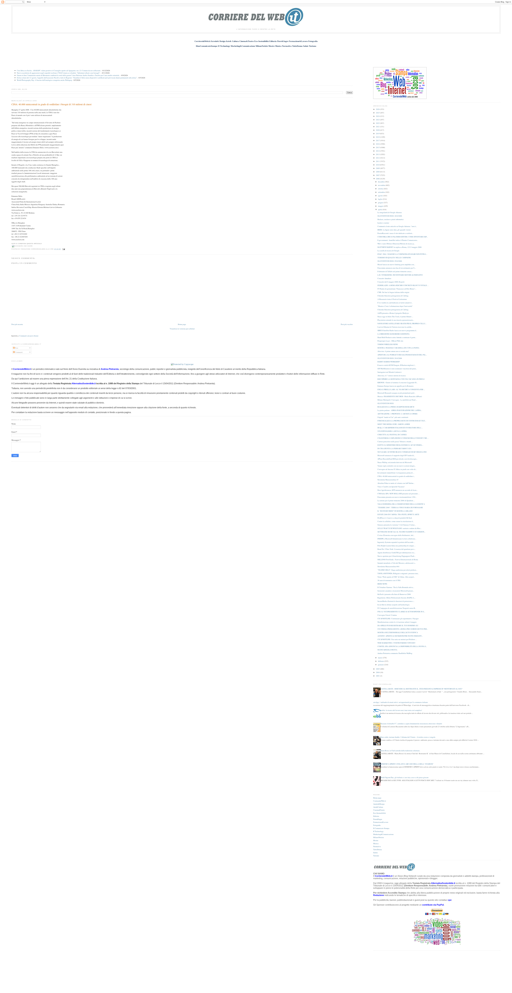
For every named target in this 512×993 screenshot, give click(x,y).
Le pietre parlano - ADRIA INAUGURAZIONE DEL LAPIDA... (399, 410)
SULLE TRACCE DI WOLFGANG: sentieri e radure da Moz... (399, 528)
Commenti (19, 352)
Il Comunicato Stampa (381, 828)
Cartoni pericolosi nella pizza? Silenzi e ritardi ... (395, 441)
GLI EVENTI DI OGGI (385, 403)
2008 (378, 171)
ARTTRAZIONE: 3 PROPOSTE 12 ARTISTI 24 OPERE (397, 414)
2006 (378, 178)
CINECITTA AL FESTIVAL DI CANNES (392, 434)
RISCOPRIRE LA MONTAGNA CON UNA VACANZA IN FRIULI (400, 379)
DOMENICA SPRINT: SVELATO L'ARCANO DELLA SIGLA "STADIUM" (406, 764)
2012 (378, 158)
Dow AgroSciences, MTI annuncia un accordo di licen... (397, 490)
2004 (378, 672)
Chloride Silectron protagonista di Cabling (392, 296)
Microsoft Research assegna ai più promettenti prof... (396, 393)
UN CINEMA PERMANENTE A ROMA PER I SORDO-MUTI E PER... (402, 629)
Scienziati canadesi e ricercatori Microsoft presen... (395, 591)
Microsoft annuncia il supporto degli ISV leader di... (396, 455)
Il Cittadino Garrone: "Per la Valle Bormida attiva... (395, 587)
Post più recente (17, 324)
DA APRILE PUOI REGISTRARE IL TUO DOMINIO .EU (397, 625)
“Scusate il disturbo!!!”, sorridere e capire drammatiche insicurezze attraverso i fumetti (411, 723)
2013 (378, 154)
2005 (378, 669)
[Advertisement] (256, 56)
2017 (378, 140)
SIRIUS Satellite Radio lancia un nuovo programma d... (397, 330)
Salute (375, 852)
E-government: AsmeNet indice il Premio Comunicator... (397, 240)
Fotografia (377, 825)
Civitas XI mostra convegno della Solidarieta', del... (395, 535)
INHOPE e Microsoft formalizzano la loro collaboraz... (396, 538)
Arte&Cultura (378, 807)
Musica (376, 843)
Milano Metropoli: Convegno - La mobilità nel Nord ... (397, 400)
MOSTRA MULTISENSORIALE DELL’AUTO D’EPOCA (397, 632)
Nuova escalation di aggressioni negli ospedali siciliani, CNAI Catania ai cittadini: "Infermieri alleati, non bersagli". (58, 73)
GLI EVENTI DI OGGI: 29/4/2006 (389, 261)
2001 (378, 676)
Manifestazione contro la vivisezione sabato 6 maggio (397, 622)
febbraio (381, 661)
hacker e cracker (383, 223)
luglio (380, 199)
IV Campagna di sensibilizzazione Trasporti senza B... (396, 608)
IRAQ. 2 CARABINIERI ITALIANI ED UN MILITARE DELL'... (400, 427)
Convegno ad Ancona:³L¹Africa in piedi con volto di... (397, 469)
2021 (378, 126)
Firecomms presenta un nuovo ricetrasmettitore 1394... (397, 497)
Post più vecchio (347, 324)
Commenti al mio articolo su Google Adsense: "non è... (397, 226)
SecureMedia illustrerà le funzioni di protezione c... (395, 601)
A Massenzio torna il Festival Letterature (392, 299)
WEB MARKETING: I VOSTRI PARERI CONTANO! (396, 643)
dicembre (381, 181)
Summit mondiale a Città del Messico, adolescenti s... (396, 563)
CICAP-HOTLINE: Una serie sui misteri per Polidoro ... (397, 639)
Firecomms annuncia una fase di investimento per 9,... (396, 268)
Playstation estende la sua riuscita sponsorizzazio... (395, 320)
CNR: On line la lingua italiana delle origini (393, 292)
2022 (378, 123)
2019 (378, 133)
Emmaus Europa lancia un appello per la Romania (395, 386)
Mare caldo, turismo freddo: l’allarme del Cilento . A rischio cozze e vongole (407, 737)
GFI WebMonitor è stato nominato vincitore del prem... (397, 368)
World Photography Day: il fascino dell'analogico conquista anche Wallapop (44, 80)
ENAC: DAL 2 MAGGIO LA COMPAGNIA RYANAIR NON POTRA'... (402, 254)
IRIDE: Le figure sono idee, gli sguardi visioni (394, 230)
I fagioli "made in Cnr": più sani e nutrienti (392, 417)
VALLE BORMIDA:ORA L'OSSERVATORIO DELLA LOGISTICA (401, 504)
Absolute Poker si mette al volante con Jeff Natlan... (396, 483)
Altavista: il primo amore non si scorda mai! (393, 351)
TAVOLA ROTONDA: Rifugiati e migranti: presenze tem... (398, 573)
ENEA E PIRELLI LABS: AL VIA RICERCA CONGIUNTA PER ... (401, 389)
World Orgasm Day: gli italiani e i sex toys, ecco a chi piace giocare (404, 777)
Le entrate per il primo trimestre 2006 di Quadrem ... (396, 500)
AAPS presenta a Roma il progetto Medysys (393, 313)
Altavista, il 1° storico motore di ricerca (391, 375)
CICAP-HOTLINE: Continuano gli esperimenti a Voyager (398, 618)
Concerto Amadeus (384, 278)
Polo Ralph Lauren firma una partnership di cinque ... (396, 545)
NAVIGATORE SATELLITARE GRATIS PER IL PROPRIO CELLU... (401, 323)
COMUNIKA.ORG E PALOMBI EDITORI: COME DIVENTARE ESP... (402, 237)
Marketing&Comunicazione (383, 834)
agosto (380, 195)
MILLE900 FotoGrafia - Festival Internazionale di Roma (397, 559)
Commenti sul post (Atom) (28, 336)
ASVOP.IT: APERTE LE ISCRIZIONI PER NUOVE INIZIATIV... (400, 636)
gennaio (381, 664)
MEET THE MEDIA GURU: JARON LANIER (393, 424)
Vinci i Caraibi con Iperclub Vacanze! (391, 486)
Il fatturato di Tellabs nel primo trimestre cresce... (395, 271)
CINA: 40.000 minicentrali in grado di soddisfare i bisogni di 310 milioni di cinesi (51, 104)
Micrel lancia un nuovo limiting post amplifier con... (396, 264)
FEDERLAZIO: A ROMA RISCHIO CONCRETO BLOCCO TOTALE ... (403, 285)
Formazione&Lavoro (380, 822)
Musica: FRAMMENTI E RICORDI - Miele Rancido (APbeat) (399, 396)
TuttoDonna (377, 849)
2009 (378, 168)
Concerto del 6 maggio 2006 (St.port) (390, 282)
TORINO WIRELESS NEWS (387, 344)
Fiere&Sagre (377, 819)
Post (16, 348)
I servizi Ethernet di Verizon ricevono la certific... (395, 327)
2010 (378, 165)
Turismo (376, 855)
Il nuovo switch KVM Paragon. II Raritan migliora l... (396, 365)
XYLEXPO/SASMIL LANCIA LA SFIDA (392, 431)
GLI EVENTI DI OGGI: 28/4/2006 (389, 358)
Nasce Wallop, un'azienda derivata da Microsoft (394, 462)
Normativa (377, 846)
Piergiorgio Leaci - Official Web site (390, 341)
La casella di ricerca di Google (388, 250)
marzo (380, 657)
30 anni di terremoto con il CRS (388, 580)
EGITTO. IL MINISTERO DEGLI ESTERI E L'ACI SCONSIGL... (400, 445)
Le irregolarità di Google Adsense (389, 212)
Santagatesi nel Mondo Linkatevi (389, 372)
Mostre (375, 840)
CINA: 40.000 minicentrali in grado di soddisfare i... (396, 476)
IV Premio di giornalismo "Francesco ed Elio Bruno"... (396, 289)
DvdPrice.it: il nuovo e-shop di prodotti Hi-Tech (394, 518)
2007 (378, 175)
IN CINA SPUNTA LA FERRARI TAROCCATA (394, 448)
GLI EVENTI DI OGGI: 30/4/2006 (389, 216)
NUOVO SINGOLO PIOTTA (387, 650)
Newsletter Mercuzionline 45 (387, 479)
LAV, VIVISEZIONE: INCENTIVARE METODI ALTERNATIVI (400, 275)
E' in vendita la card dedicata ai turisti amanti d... (395, 302)
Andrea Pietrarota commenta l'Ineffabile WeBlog (394, 653)
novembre (382, 185)
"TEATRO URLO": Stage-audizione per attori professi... (397, 570)
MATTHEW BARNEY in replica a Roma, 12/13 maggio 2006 (399, 247)
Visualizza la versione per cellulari (182, 328)
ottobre (381, 188)
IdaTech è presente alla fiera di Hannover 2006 (394, 594)
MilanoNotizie (378, 837)
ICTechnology (378, 831)
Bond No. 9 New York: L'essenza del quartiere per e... (396, 549)
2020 (378, 130)
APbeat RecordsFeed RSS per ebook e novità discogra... (397, 459)
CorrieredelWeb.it (379, 801)
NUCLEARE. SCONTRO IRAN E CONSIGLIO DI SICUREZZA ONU (402, 452)
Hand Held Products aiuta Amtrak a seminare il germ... (396, 337)
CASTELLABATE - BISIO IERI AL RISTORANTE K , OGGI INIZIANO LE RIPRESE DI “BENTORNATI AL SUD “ (421, 689)
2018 (378, 137)
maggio (381, 206)
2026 (378, 109)
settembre (381, 192)
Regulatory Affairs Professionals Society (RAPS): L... (396, 597)
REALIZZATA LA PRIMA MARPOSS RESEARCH (395, 407)
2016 (378, 144)
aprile (380, 209)
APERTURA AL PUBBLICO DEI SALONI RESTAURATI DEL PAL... (402, 355)
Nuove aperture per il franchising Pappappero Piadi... (396, 556)
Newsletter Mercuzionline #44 (388, 566)
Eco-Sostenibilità (379, 813)
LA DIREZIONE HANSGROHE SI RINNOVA (393, 334)
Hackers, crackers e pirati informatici (390, 219)
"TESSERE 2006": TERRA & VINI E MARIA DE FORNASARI (400, 507)
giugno (381, 202)
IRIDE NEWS (382, 584)
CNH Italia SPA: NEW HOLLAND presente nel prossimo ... (398, 493)
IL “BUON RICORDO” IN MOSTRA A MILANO (395, 511)
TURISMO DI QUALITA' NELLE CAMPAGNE (394, 257)
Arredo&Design (379, 804)
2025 (378, 112)
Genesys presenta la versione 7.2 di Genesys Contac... (396, 525)
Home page (182, 324)
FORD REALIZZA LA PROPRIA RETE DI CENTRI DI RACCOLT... (401, 420)
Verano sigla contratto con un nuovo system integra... (396, 466)
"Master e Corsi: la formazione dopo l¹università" (395, 306)
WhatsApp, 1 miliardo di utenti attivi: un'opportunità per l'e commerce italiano (399, 702)
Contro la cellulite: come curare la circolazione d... (395, 521)
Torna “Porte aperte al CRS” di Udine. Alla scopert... (396, 577)
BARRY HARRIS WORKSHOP (388, 361)
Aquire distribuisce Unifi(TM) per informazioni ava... (396, 552)
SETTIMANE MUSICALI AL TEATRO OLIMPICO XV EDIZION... (401, 532)
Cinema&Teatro (379, 810)
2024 (378, 116)
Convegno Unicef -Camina (387, 615)
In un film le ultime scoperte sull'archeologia (393, 604)
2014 (378, 151)
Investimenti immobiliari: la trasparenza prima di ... (395, 473)
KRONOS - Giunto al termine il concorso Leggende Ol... (397, 382)
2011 (378, 161)
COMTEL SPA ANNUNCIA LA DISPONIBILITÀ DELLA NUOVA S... (402, 646)
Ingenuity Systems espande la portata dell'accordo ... (396, 542)
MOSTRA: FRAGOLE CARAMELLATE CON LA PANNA (398, 348)
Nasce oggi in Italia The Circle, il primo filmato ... (395, 316)
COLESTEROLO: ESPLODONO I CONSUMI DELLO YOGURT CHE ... (403, 438)
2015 (378, 147)
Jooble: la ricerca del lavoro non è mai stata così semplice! (401, 710)
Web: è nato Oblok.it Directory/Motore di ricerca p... (396, 243)
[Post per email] (63, 249)
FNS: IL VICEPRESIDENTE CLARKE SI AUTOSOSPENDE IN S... (401, 611)
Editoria (376, 816)
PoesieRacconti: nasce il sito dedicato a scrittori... (395, 233)
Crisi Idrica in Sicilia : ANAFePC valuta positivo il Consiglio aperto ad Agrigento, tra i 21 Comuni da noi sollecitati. (59, 70)
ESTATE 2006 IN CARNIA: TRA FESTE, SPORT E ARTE (398, 514)
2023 (378, 119)
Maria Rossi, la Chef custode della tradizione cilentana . (400, 750)
